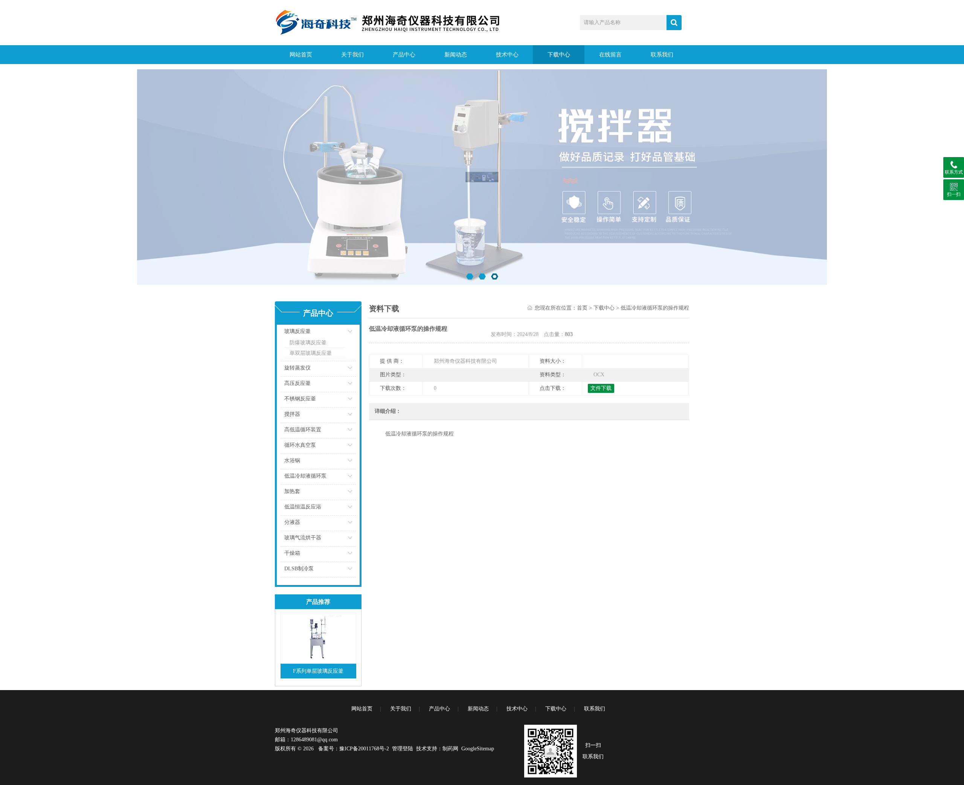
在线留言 (610, 55)
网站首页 (301, 55)
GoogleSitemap (477, 748)
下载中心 (559, 55)
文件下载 (601, 388)
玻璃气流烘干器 (302, 538)
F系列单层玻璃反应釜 (318, 671)
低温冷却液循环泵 (305, 476)
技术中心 (507, 55)
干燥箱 (292, 553)
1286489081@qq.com (314, 739)
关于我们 (352, 55)
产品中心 (404, 55)
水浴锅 (292, 460)
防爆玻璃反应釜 (308, 342)
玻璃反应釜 (297, 331)
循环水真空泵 (300, 445)
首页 (582, 308)
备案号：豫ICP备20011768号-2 (353, 748)
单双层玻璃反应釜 (311, 353)
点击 (341, 333)
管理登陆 (402, 748)
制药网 (450, 748)
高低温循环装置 (302, 429)
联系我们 (662, 55)
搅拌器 (292, 414)
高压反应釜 (297, 383)
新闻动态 (455, 55)
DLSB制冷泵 (299, 568)
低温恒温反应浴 (302, 507)
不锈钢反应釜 (300, 399)
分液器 (292, 522)
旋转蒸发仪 (297, 368)
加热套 (292, 491)
